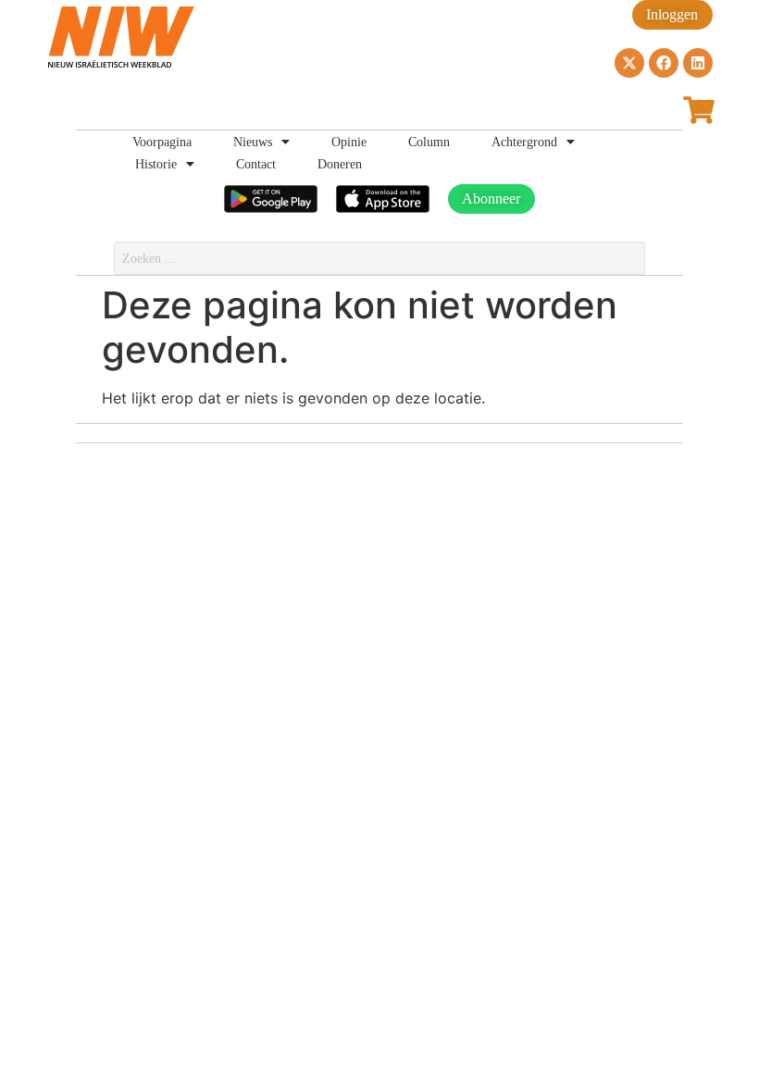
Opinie (349, 141)
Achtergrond (524, 141)
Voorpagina (162, 141)
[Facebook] (663, 63)
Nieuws (252, 141)
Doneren (339, 163)
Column (429, 141)
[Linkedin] (698, 63)
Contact (256, 163)
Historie (156, 163)
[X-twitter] (629, 63)
